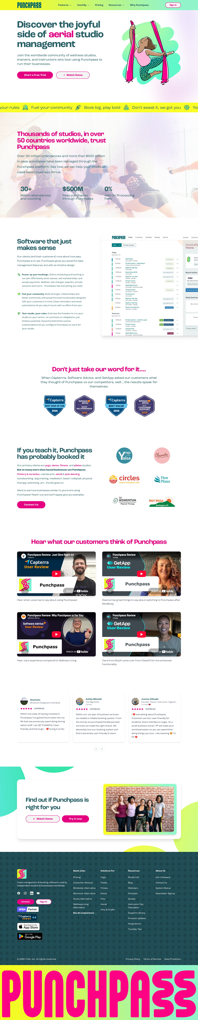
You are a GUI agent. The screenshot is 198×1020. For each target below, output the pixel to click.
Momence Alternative (84, 893)
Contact (25, 901)
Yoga (103, 877)
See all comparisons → (85, 913)
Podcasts (133, 893)
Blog (130, 882)
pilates (78, 465)
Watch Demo (74, 75)
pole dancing (72, 474)
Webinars (133, 888)
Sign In (173, 5)
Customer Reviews (83, 882)
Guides (131, 899)
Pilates (104, 882)
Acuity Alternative (82, 899)
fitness (64, 465)
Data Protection (172, 959)
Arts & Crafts (108, 909)
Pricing (99, 5)
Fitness (104, 888)
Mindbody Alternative (84, 888)
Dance (104, 893)
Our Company (163, 877)
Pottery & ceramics (28, 474)
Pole (103, 899)
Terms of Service (152, 959)
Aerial (104, 904)
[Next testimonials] (102, 749)
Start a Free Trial (35, 75)
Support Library (136, 913)
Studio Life (133, 877)
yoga (48, 465)
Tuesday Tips (135, 929)
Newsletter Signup (165, 893)
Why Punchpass (139, 5)
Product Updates (137, 918)
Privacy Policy (133, 959)
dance (55, 465)
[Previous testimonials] (96, 749)
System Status (163, 888)
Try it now (75, 819)
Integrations (134, 923)
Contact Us (31, 504)
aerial (59, 474)
